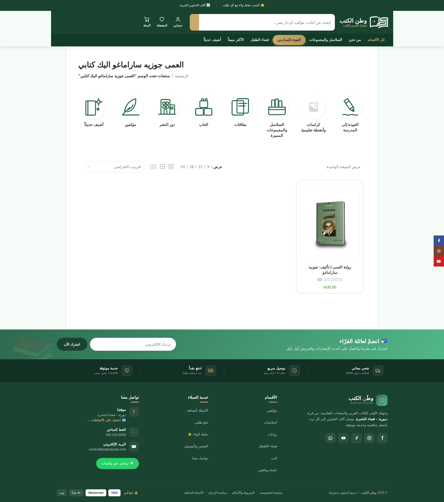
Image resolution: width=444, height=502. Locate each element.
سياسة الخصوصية (271, 492)
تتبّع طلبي (201, 422)
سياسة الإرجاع (218, 492)
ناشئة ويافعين (267, 470)
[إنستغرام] (369, 438)
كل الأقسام (376, 40)
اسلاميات (270, 422)
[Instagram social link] (439, 251)
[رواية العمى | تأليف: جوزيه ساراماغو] (330, 223)
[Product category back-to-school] (350, 115)
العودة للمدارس (289, 40)
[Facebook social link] (439, 240)
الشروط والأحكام (243, 492)
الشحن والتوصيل (196, 446)
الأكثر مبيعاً (236, 40)
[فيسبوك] (382, 438)
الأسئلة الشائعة (197, 410)
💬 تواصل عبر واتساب (117, 463)
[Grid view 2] (171, 166)
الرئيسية (181, 76)
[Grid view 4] (153, 166)
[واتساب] (330, 438)
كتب (274, 458)
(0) (319, 279)
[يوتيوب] (343, 438)
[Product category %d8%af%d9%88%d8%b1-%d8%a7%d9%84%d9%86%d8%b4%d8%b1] (167, 112)
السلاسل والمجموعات (325, 40)
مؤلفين (272, 410)
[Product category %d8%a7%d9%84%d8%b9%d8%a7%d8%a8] (203, 112)
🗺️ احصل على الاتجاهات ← (106, 420)
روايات (272, 434)
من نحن (355, 40)
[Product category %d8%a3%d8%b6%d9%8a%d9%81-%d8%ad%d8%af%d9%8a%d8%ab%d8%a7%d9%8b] (94, 112)
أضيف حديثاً (212, 40)
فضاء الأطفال (267, 446)
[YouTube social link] (439, 261)
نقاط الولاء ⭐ (198, 434)
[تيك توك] (356, 438)
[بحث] (194, 22)
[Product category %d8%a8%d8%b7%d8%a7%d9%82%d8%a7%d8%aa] (240, 112)
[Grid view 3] (162, 166)
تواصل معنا (200, 458)
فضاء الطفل (260, 40)
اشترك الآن (72, 344)
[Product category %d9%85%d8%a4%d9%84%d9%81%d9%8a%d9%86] (130, 112)
